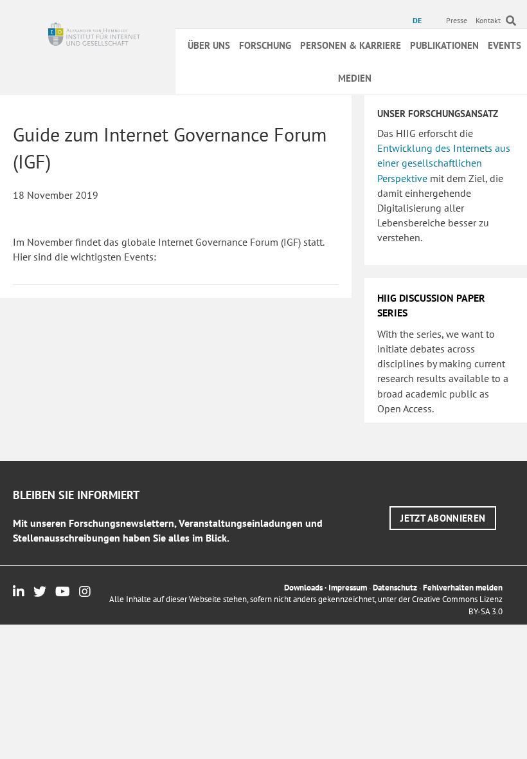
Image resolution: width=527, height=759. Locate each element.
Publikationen (444, 45)
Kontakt (488, 20)
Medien (354, 78)
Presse (456, 20)
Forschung (265, 45)
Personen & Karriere (350, 45)
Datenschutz (395, 587)
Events (504, 45)
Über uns (209, 45)
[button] (442, 518)
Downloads (303, 587)
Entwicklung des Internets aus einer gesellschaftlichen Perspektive (443, 163)
